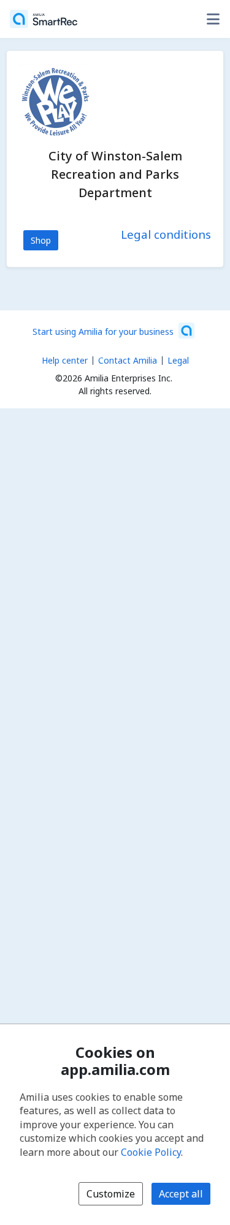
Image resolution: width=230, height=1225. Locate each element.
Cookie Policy (151, 1152)
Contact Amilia (127, 360)
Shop (41, 240)
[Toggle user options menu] (212, 19)
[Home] (43, 19)
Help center (65, 360)
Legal (178, 360)
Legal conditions (166, 234)
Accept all (181, 1194)
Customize (110, 1194)
